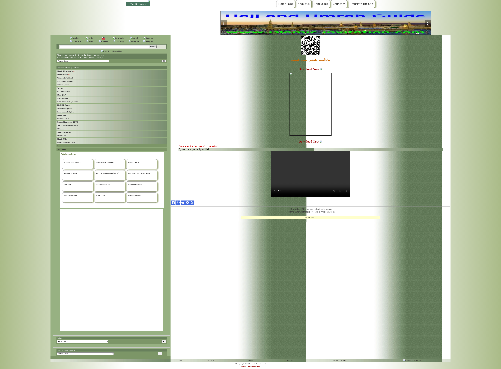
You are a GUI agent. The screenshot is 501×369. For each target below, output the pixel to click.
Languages (321, 4)
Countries (339, 4)
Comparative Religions (65, 112)
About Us (303, 4)
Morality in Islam (63, 91)
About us (211, 360)
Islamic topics (62, 115)
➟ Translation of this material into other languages (310, 209)
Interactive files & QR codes (67, 102)
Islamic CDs (61, 136)
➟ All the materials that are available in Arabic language (310, 212)
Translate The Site (361, 4)
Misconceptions (62, 98)
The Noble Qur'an (63, 105)
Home (180, 360)
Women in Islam (63, 119)
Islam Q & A (61, 95)
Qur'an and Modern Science (67, 125)
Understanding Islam (64, 108)
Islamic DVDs (62, 139)
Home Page (285, 4)
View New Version (138, 4)
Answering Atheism (64, 132)
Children (60, 129)
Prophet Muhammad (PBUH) (67, 122)
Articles (60, 88)
